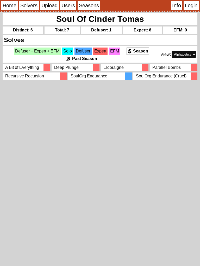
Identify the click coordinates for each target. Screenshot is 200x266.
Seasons (89, 5)
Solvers (29, 5)
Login (191, 5)
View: (165, 54)
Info (176, 5)
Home (9, 5)
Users (68, 5)
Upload (49, 5)
